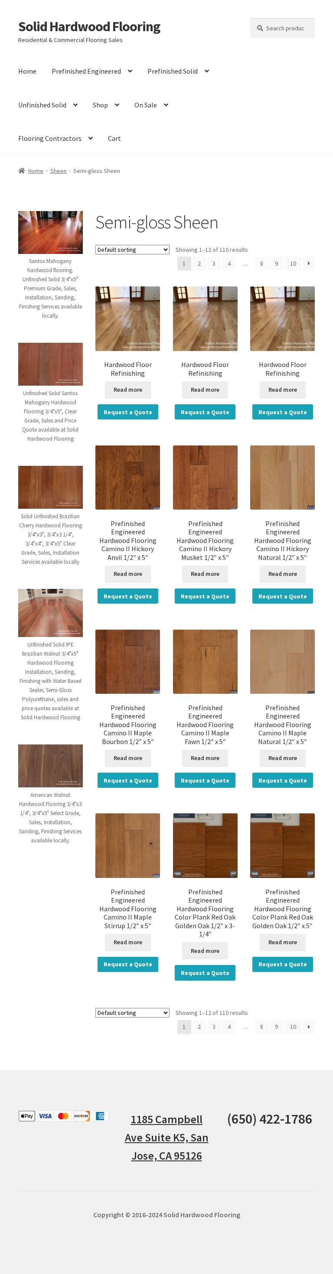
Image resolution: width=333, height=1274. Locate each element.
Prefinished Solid (172, 71)
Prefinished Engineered (86, 71)
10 (293, 263)
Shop (100, 105)
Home (27, 71)
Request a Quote (128, 412)
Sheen (58, 171)
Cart (114, 138)
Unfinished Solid (42, 105)
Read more (128, 389)
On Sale (145, 105)
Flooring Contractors (50, 138)
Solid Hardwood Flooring (89, 26)
